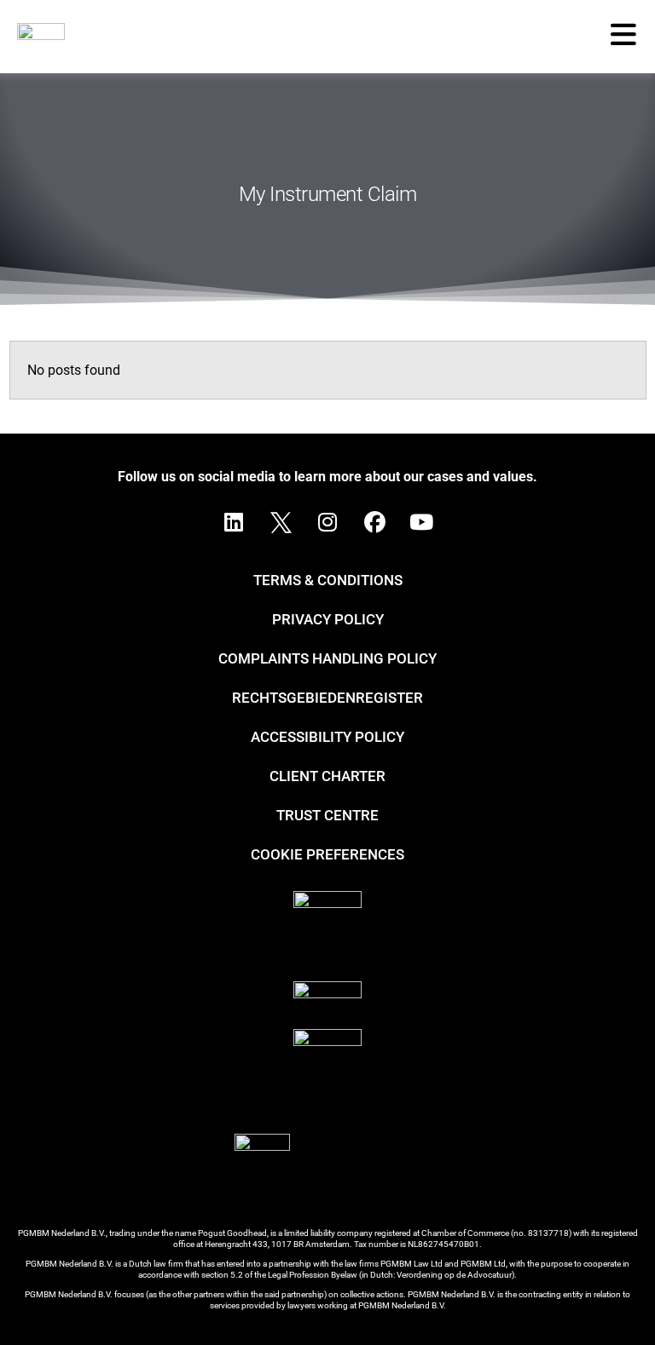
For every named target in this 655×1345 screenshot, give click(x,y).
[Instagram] (327, 522)
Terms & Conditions (328, 580)
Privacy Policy (328, 619)
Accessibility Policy (327, 736)
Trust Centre (327, 815)
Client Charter (327, 776)
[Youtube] (421, 522)
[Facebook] (374, 522)
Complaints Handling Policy (327, 658)
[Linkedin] (233, 522)
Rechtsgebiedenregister (327, 697)
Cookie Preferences (327, 854)
